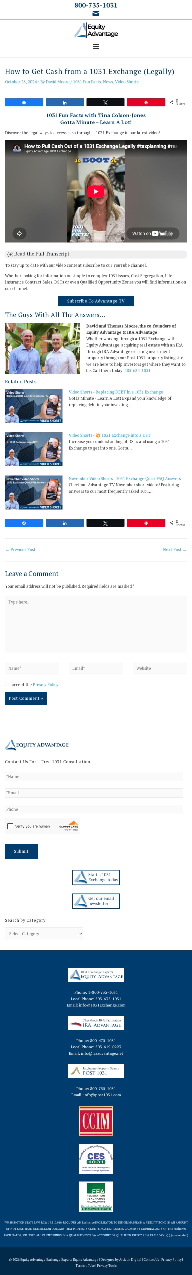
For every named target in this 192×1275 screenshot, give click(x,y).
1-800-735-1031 (103, 992)
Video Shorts (126, 81)
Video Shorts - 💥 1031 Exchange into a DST (109, 435)
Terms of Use (85, 1266)
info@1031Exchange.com (102, 1005)
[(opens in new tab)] (96, 1022)
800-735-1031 (96, 5)
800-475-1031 (103, 1040)
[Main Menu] (96, 46)
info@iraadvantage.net (102, 1053)
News (108, 81)
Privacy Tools (107, 1266)
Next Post (174, 549)
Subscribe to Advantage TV (96, 301)
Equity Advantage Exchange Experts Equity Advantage (59, 1260)
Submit (21, 851)
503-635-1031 (137, 370)
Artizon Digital (130, 1260)
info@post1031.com (102, 1095)
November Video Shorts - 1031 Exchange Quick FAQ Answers (125, 478)
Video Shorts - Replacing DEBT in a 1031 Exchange (116, 392)
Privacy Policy (45, 684)
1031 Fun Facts (87, 81)
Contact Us (151, 1260)
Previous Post (21, 549)
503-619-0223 (108, 1047)
